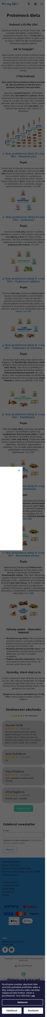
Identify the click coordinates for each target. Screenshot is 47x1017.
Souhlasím (33, 1010)
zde (33, 996)
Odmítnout (11, 1010)
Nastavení (22, 1002)
